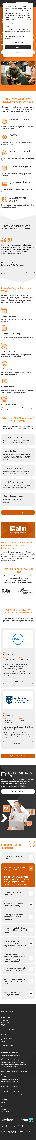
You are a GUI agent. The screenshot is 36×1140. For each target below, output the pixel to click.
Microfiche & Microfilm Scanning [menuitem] (10, 1060)
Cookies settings (18, 42)
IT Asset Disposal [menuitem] (5, 1090)
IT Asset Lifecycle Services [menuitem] (9, 1086)
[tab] (17, 600)
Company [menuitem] (4, 1099)
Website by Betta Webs (15, 1133)
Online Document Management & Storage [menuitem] (12, 1062)
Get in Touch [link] (17, 512)
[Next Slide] (33, 273)
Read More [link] (16, 681)
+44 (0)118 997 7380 (8, 1029)
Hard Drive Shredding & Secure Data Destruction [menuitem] (14, 1092)
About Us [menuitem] (3, 1102)
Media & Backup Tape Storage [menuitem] (9, 1079)
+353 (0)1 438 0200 (8, 1045)
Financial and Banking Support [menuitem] (9, 1066)
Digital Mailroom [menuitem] (5, 1058)
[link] (7, 1119)
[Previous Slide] (28, 273)
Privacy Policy (22, 1131)
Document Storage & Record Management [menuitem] (14, 1071)
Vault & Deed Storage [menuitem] (7, 1077)
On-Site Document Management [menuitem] (10, 1081)
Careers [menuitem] (3, 1107)
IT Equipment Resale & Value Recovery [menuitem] (11, 1094)
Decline (18, 52)
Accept (18, 47)
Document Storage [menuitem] (6, 1075)
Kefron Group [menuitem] (5, 1111)
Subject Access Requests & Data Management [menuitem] (14, 1064)
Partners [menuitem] (3, 1105)
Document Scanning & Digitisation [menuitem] (10, 1055)
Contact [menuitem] (3, 1109)
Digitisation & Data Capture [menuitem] (9, 1052)
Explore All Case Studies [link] (18, 756)
